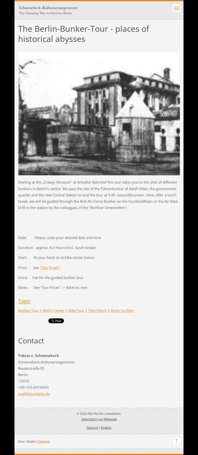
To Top (176, 441)
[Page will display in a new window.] (99, 113)
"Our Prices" (50, 267)
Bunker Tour (28, 310)
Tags (23, 301)
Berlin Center (53, 310)
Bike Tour (76, 310)
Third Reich (97, 310)
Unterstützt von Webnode (99, 419)
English (106, 428)
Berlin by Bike (122, 310)
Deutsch (92, 428)
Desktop (44, 441)
